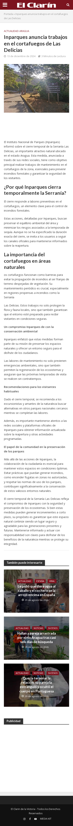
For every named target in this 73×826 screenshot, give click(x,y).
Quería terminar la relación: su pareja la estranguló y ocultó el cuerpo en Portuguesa (36, 684)
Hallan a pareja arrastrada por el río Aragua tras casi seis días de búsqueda (36, 637)
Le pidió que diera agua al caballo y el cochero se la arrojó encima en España (36, 590)
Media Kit (45, 818)
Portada (8, 14)
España (40, 581)
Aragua (24, 31)
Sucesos (52, 628)
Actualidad (11, 31)
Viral (52, 581)
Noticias (38, 628)
